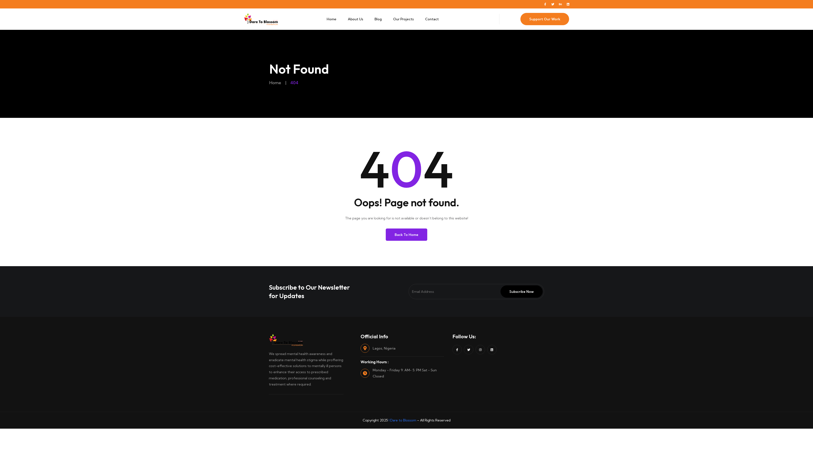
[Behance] (560, 4)
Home (331, 19)
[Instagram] (480, 349)
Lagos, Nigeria (384, 348)
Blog (378, 19)
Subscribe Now (521, 291)
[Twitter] (552, 4)
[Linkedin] (568, 4)
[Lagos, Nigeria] (365, 348)
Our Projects (403, 19)
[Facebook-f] (545, 4)
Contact (432, 19)
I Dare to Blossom (402, 420)
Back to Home (406, 235)
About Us (355, 19)
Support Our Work (544, 19)
